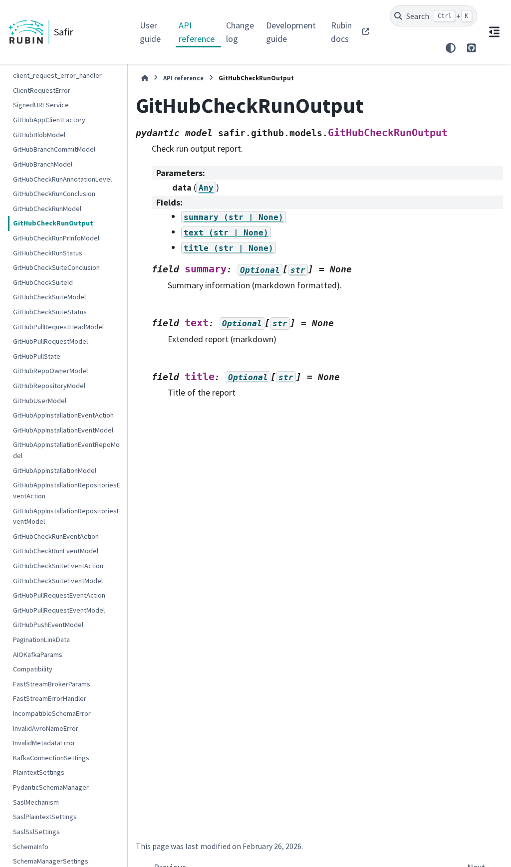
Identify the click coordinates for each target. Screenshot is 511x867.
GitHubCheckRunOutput (53, 222)
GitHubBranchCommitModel (54, 149)
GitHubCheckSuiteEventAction (58, 565)
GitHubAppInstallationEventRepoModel (66, 450)
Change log (240, 31)
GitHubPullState (36, 356)
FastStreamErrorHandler (49, 698)
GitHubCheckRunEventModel (55, 550)
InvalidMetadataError (44, 742)
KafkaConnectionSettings (51, 757)
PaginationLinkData (41, 639)
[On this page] (494, 31)
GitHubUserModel (39, 400)
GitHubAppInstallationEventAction (63, 415)
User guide (150, 31)
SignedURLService (41, 104)
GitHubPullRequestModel (50, 341)
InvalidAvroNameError (45, 728)
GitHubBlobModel (39, 134)
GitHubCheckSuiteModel (49, 296)
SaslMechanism (36, 802)
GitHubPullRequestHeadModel (58, 326)
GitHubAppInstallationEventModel (63, 430)
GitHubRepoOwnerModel (50, 370)
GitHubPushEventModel (48, 624)
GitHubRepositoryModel (49, 385)
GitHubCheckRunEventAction (56, 536)
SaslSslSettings (36, 831)
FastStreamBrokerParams (51, 683)
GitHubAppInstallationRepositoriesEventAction (66, 490)
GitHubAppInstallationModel (54, 470)
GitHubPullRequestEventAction (59, 595)
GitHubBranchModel (42, 164)
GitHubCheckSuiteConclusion (56, 267)
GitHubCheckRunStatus (47, 252)
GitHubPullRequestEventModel (59, 610)
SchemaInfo (30, 846)
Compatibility (32, 668)
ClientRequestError (41, 90)
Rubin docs (341, 31)
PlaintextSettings (38, 772)
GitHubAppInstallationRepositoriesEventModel (66, 516)
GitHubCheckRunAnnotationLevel (62, 179)
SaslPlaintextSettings (45, 816)
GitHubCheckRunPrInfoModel (56, 237)
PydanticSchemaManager (51, 787)
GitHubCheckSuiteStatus (50, 311)
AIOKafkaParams (37, 654)
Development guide (291, 31)
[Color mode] (451, 47)
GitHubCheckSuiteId (43, 282)
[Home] (144, 78)
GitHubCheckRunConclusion (54, 193)
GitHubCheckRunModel (47, 208)
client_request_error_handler (57, 75)
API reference (197, 31)
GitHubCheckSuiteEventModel (58, 580)
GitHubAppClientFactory (49, 119)
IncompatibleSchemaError (52, 713)
